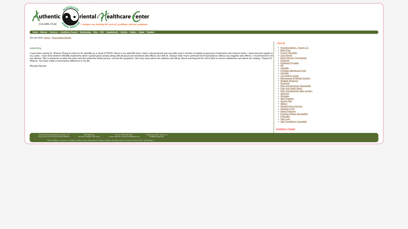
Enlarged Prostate (289, 63)
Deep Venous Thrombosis (293, 58)
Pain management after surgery (296, 91)
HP (282, 65)
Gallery (133, 32)
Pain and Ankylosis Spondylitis (295, 86)
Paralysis (285, 83)
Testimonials (85, 32)
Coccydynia (286, 55)
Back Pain (285, 50)
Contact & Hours (131, 140)
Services (54, 32)
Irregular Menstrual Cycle (293, 70)
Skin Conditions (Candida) (293, 121)
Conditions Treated (68, 32)
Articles (123, 32)
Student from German (291, 106)
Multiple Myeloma (289, 81)
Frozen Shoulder (288, 53)
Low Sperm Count (289, 75)
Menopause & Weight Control (295, 78)
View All (281, 43)
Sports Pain (286, 101)
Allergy (283, 103)
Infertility (284, 68)
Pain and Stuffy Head (291, 88)
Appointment (112, 32)
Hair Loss (285, 119)
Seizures (284, 93)
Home (35, 32)
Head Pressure (288, 111)
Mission (43, 32)
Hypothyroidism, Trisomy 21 (294, 47)
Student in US (287, 109)
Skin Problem (287, 98)
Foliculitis (285, 116)
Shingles (284, 96)
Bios (96, 32)
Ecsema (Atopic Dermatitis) (294, 114)
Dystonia (284, 60)
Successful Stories (62, 37)
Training (150, 32)
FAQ (102, 32)
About (141, 32)
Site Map (115, 140)
